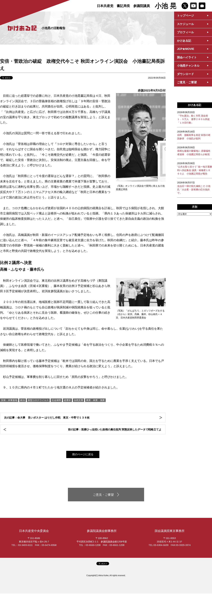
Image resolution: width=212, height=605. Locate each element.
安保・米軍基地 (9, 400)
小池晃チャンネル (188, 65)
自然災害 (78, 400)
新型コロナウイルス (38, 400)
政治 (22, 400)
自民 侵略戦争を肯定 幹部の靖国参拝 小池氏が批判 (193, 135)
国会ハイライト (187, 57)
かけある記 (184, 40)
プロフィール (185, 32)
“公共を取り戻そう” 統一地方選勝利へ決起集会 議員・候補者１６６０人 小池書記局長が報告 (194, 168)
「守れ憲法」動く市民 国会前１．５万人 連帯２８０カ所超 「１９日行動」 (193, 117)
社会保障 (56, 400)
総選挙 (67, 400)
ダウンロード (185, 74)
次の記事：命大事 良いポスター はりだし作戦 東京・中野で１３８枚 (47, 417)
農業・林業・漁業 (95, 400)
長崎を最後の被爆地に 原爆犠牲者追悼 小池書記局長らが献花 (193, 151)
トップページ (185, 15)
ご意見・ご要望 (187, 82)
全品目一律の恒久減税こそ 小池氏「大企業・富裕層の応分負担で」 (193, 187)
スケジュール (185, 24)
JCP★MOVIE (185, 49)
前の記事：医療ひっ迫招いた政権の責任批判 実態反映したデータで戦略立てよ (114, 429)
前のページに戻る (82, 454)
